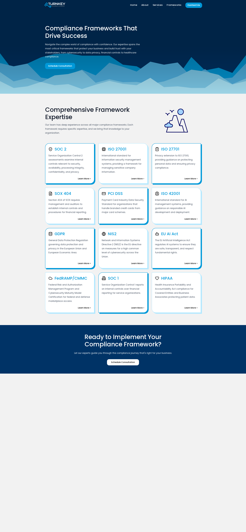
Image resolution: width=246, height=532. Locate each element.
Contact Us (193, 5)
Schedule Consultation (60, 65)
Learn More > (84, 178)
